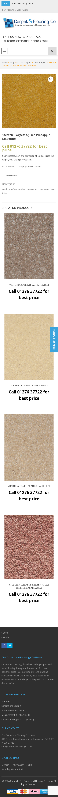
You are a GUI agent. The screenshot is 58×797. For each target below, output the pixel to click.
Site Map (5, 701)
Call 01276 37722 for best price (24, 148)
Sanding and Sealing (11, 705)
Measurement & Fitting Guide (15, 714)
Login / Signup (22, 10)
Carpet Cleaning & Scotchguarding (17, 719)
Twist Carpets (40, 62)
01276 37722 (33, 37)
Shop (12, 62)
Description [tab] (12, 175)
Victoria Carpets (24, 62)
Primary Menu (4, 51)
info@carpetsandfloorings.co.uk (27, 41)
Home (5, 62)
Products (7, 637)
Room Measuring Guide (22, 3)
